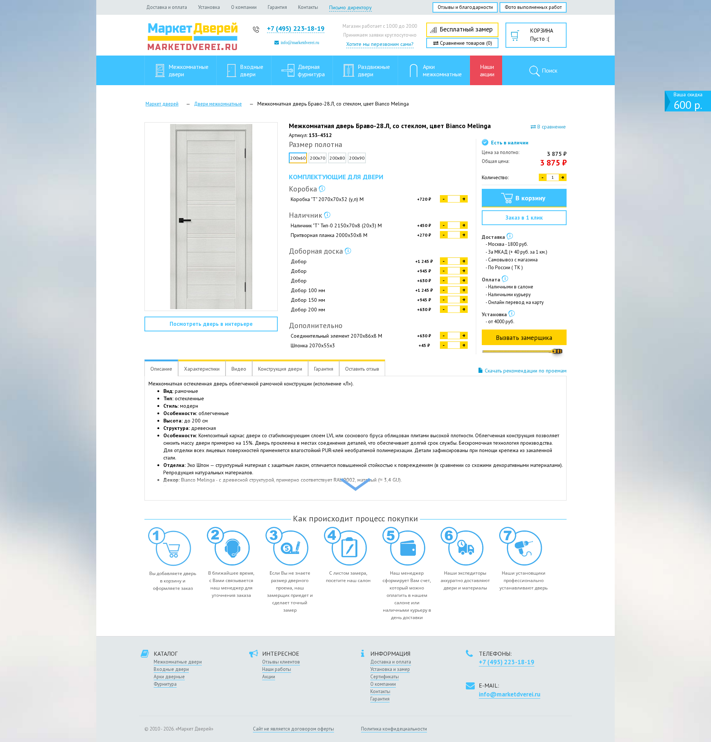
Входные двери (171, 669)
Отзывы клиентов (281, 662)
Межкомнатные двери (178, 662)
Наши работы (276, 669)
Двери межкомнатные (218, 104)
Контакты (308, 7)
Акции (268, 677)
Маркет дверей (162, 104)
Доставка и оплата (166, 7)
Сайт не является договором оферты (293, 729)
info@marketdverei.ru (300, 42)
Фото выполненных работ (533, 7)
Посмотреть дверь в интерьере (211, 323)
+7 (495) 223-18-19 (295, 28)
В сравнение (551, 126)
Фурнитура (165, 684)
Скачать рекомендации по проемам (525, 370)
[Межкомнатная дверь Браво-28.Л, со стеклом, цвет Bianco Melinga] (211, 216)
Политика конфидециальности (394, 729)
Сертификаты (384, 677)
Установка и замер (390, 669)
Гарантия (277, 7)
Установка (209, 7)
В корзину (530, 198)
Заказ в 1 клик (524, 217)
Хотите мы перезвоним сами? (380, 44)
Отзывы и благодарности (465, 7)
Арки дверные (169, 677)
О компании (244, 7)
